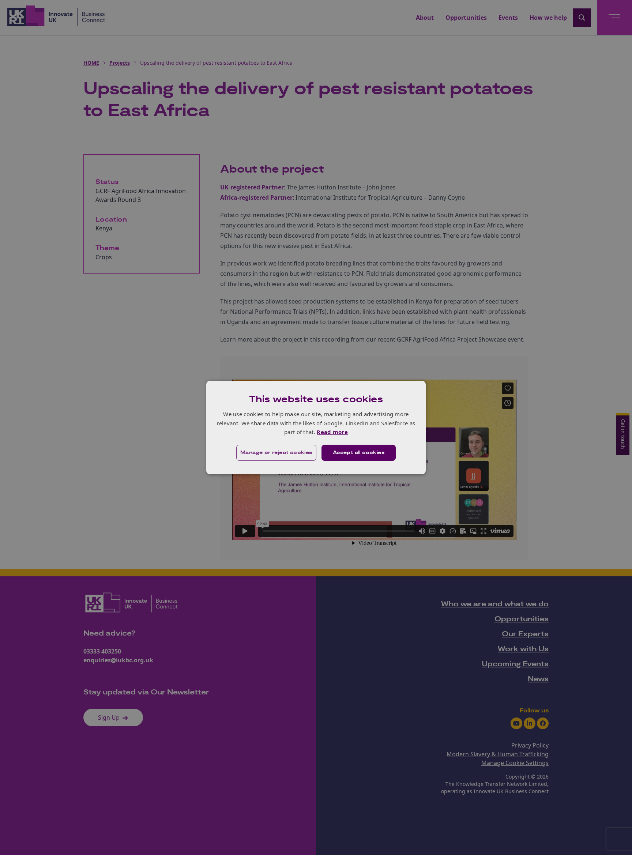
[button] (276, 452)
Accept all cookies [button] (358, 452)
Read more (332, 432)
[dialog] (316, 427)
